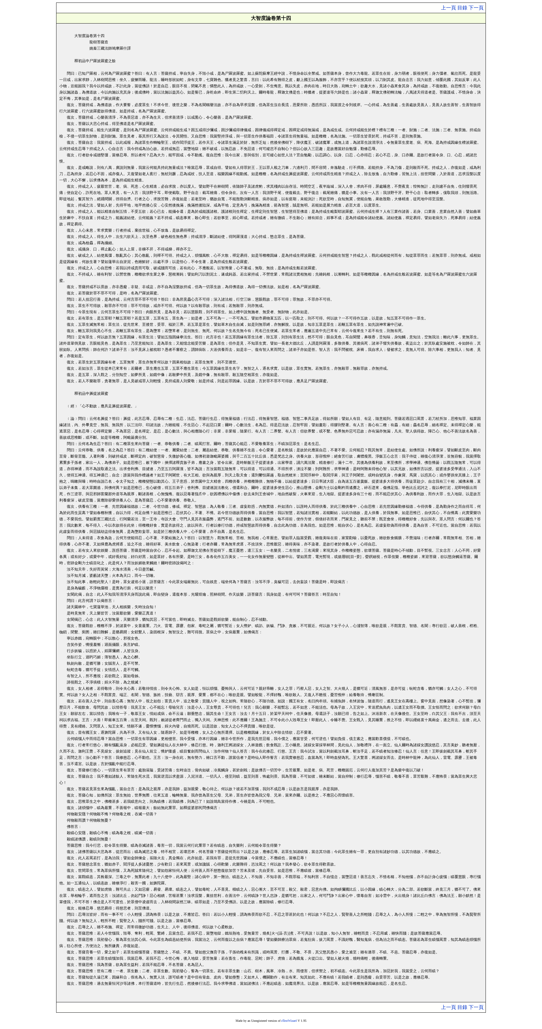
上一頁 (448, 7)
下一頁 (476, 7)
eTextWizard (289, 1020)
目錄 (462, 7)
